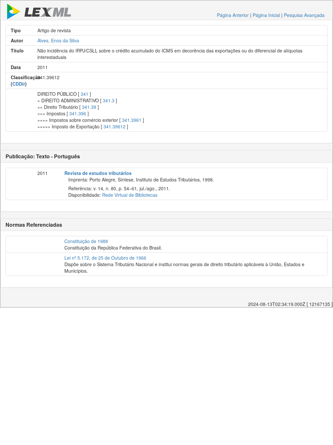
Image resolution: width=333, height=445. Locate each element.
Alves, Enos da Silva (58, 40)
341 (84, 94)
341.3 (108, 100)
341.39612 (114, 126)
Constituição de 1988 (86, 241)
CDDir (18, 83)
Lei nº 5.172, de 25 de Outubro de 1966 (105, 257)
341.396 (77, 113)
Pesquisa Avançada (304, 15)
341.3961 (131, 120)
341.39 (89, 107)
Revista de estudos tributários (98, 173)
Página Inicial (266, 15)
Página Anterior (233, 15)
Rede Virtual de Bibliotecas (129, 195)
